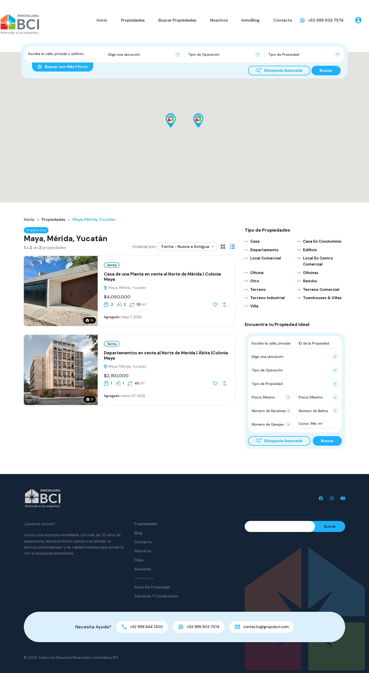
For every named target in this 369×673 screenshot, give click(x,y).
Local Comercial (265, 258)
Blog (138, 532)
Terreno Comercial (321, 289)
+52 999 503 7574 (326, 20)
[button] (175, 127)
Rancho (310, 281)
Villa (254, 306)
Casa (255, 241)
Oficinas (310, 272)
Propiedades (133, 20)
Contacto (282, 20)
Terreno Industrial (267, 297)
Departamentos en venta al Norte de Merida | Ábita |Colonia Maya (166, 355)
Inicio (102, 20)
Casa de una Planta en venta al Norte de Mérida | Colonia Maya (162, 276)
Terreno (258, 289)
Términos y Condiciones (156, 596)
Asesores (142, 569)
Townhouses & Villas (322, 297)
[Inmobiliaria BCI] (43, 498)
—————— (144, 578)
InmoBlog (250, 20)
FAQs (138, 560)
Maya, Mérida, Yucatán (126, 287)
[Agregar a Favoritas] (215, 305)
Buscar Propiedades (177, 20)
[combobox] (145, 54)
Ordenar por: (144, 247)
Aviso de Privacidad (152, 587)
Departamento (264, 249)
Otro (254, 281)
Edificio (310, 249)
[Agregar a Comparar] (224, 305)
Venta (111, 265)
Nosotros (219, 20)
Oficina (257, 272)
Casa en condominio (322, 241)
